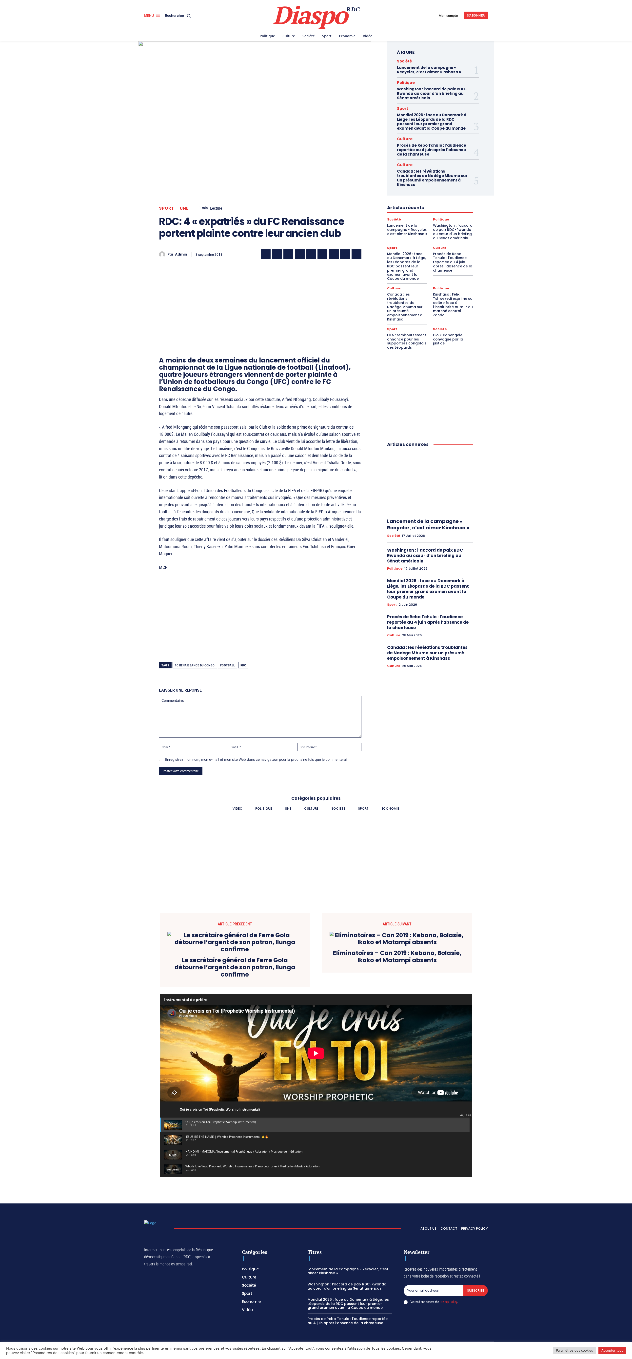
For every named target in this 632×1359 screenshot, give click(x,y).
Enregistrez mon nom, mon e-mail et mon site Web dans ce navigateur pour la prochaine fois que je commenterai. (256, 759)
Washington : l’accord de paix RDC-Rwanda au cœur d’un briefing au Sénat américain (432, 93)
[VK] (356, 254)
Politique (406, 82)
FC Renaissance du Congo (195, 665)
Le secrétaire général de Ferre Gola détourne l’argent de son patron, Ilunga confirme (235, 967)
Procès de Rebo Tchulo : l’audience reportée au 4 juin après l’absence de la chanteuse (431, 150)
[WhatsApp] (288, 254)
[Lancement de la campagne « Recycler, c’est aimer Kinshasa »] (430, 483)
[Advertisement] (260, 300)
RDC (243, 665)
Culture (405, 139)
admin (181, 254)
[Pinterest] (311, 254)
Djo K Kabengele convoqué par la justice (448, 339)
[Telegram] (334, 254)
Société (404, 61)
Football (227, 665)
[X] (277, 254)
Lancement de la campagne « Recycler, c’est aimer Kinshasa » (429, 70)
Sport (166, 208)
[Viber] (300, 254)
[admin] (163, 254)
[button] (179, 15)
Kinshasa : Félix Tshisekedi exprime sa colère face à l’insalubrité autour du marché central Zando (453, 305)
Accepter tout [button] (612, 1350)
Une (184, 208)
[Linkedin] (322, 254)
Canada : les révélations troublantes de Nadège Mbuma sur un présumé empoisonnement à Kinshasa (432, 178)
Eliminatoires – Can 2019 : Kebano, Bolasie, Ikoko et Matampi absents (397, 957)
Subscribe (475, 1290)
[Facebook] (266, 254)
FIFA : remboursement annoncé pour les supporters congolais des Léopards (406, 341)
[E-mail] (345, 254)
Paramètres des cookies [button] (574, 1350)
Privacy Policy (448, 1302)
